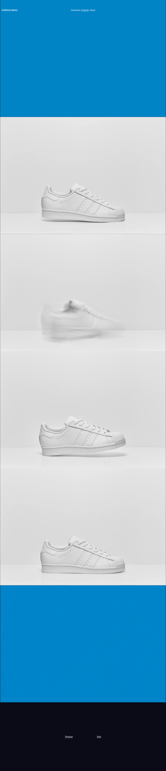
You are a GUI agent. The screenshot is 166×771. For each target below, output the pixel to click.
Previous (69, 737)
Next (99, 737)
